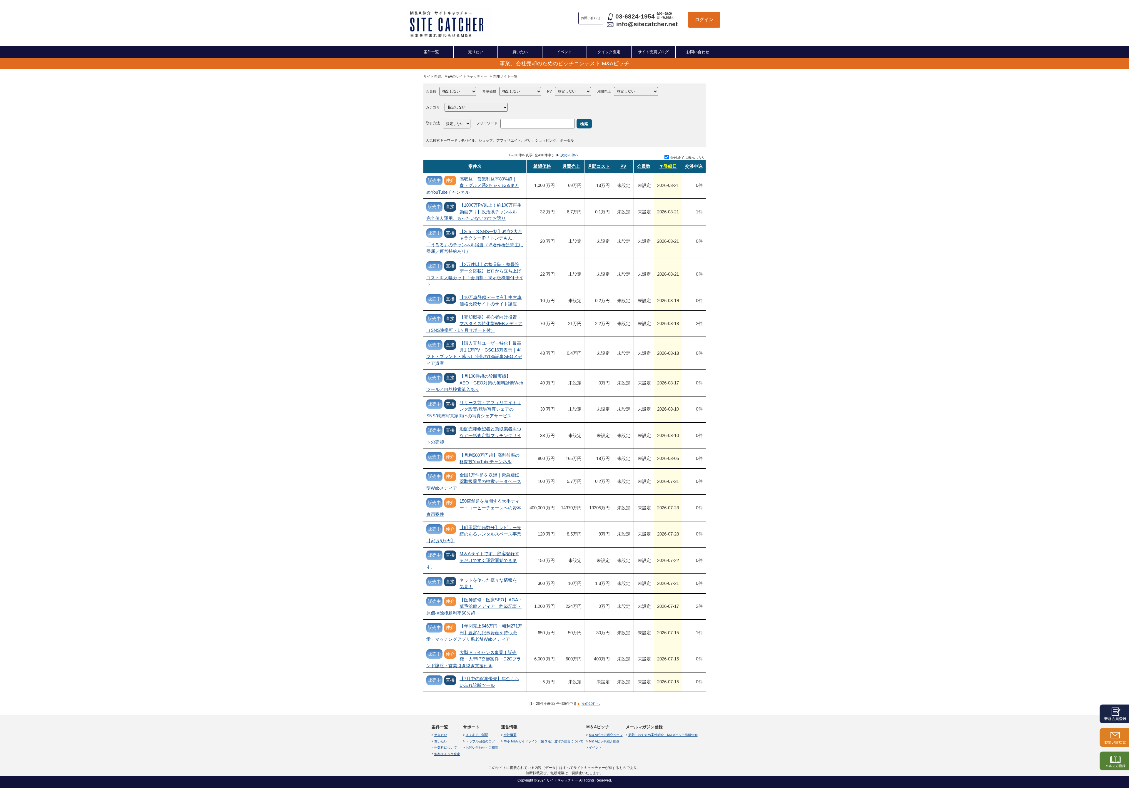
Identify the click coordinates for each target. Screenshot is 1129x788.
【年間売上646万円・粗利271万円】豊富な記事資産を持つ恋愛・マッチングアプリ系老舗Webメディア (474, 632)
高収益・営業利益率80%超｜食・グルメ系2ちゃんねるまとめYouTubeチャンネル (472, 185)
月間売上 (604, 91)
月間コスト (599, 166)
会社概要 (510, 735)
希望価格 (489, 91)
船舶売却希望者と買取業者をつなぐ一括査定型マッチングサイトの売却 (473, 435)
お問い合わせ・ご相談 (482, 747)
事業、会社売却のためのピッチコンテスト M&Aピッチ (564, 63)
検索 (584, 123)
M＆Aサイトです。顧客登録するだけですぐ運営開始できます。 (472, 560)
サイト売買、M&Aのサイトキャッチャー (455, 76)
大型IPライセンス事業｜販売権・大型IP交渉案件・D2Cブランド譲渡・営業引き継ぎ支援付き (473, 659)
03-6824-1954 (635, 16)
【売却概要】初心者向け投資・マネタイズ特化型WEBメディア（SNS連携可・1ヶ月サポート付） (474, 323)
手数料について (445, 747)
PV (549, 91)
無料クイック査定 (447, 754)
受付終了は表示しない (688, 157)
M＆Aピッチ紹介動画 (604, 741)
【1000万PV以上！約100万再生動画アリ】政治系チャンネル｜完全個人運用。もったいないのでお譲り (474, 212)
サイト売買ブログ (653, 52)
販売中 (434, 180)
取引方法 (433, 123)
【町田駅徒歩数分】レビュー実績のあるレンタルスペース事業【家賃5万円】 (473, 534)
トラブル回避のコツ (480, 741)
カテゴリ (433, 107)
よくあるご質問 (477, 735)
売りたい (475, 52)
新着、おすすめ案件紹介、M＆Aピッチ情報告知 (663, 735)
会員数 (431, 91)
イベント (564, 52)
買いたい (520, 52)
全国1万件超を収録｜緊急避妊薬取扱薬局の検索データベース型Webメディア (473, 481)
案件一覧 (431, 52)
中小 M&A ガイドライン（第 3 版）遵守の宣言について (543, 741)
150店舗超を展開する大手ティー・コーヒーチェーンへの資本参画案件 (473, 507)
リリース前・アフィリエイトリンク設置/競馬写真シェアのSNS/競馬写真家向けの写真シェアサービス (473, 409)
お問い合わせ (697, 52)
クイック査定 (608, 52)
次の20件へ (569, 155)
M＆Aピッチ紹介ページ (606, 735)
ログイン (704, 19)
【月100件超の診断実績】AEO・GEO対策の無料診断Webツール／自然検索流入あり (474, 383)
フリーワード (486, 123)
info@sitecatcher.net (647, 24)
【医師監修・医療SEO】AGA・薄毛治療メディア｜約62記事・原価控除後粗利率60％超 (474, 606)
